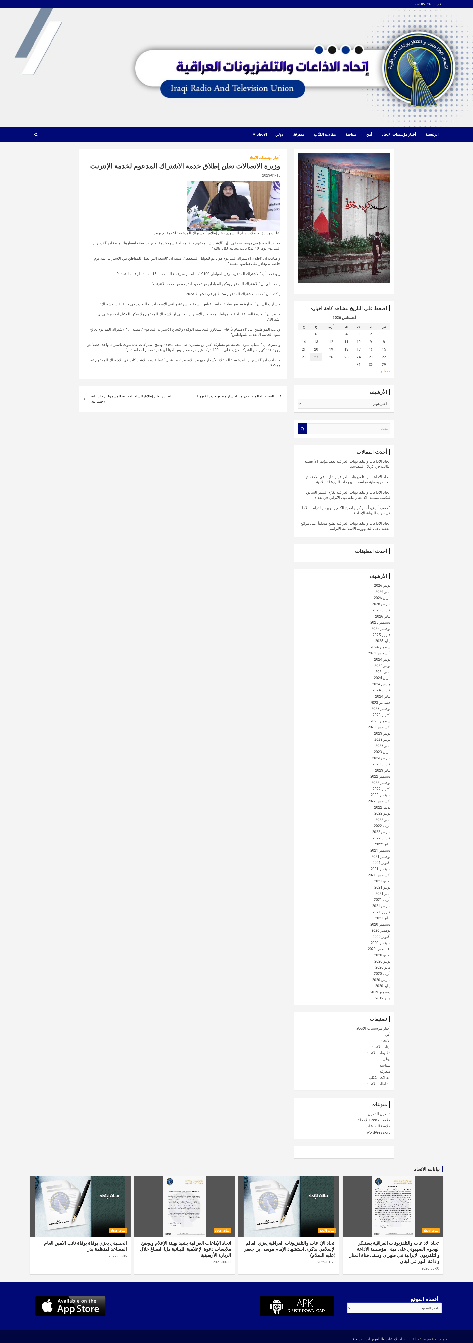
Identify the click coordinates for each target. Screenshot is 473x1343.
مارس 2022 (381, 832)
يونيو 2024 (382, 665)
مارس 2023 (381, 758)
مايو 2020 (382, 967)
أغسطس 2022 (379, 801)
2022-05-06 (118, 1256)
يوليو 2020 (382, 955)
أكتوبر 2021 (381, 863)
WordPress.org (378, 1132)
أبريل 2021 (382, 899)
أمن (369, 134)
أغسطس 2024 (379, 653)
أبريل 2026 (382, 598)
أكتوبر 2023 (381, 715)
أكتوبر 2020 (381, 936)
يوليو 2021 (382, 881)
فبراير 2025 (381, 635)
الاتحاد (262, 134)
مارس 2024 (381, 684)
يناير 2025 (382, 641)
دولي (279, 134)
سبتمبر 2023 (380, 721)
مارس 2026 (381, 604)
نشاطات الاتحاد (378, 1084)
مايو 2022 (382, 819)
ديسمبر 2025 (380, 622)
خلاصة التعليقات (378, 1126)
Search (302, 428)
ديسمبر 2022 (380, 776)
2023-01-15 (271, 175)
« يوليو (385, 371)
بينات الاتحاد (381, 1047)
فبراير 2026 (381, 610)
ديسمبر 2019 (380, 992)
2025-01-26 (326, 1262)
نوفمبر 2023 (381, 708)
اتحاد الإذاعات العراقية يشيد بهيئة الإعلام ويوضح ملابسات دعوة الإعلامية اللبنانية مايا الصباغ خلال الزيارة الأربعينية (185, 1249)
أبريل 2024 (382, 678)
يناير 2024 (382, 696)
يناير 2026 (382, 616)
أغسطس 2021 (379, 875)
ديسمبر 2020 (380, 924)
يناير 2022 (382, 844)
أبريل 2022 (382, 826)
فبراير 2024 (381, 690)
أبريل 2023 (382, 752)
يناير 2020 (382, 986)
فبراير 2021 (381, 912)
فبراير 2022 (381, 838)
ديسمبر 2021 (380, 850)
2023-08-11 (222, 1262)
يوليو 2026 (382, 585)
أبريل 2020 (382, 973)
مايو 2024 (382, 672)
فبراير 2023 (381, 764)
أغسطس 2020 (379, 949)
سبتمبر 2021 (380, 869)
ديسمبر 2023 (380, 702)
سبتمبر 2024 (380, 647)
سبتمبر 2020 (380, 943)
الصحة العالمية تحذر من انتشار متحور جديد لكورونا (235, 396)
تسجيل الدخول (379, 1114)
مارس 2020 (381, 980)
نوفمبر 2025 (381, 628)
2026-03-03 (431, 1268)
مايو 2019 (382, 998)
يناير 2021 (382, 918)
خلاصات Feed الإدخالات (372, 1120)
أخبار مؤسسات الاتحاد (399, 134)
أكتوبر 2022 (381, 789)
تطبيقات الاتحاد (378, 1053)
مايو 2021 (382, 893)
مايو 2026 (382, 591)
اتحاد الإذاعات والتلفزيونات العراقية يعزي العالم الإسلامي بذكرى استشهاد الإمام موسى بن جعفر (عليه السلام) (290, 1249)
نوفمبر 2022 (381, 782)
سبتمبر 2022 (380, 795)
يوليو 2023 (382, 733)
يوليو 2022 (382, 807)
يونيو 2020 (382, 961)
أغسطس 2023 (379, 727)
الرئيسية (432, 134)
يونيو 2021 (382, 887)
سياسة (351, 134)
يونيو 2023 (382, 739)
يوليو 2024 (382, 659)
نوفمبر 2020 (381, 930)
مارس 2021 (381, 906)
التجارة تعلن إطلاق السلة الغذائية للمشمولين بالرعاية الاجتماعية (131, 399)
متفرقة (298, 134)
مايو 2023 (382, 745)
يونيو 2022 (382, 813)
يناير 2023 (382, 770)
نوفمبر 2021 (381, 856)
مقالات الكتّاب (325, 134)
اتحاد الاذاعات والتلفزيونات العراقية (380, 1339)
